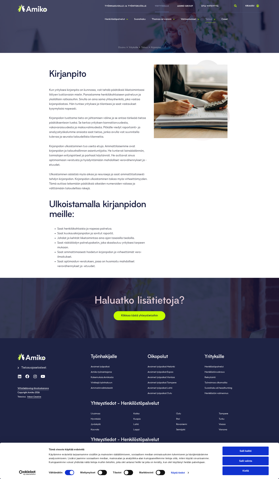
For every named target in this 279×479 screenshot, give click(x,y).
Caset (225, 19)
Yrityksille (162, 6)
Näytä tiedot (178, 472)
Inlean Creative (34, 397)
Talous (208, 19)
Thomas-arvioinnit (161, 19)
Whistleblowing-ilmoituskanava (33, 388)
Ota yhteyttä (210, 6)
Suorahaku (140, 19)
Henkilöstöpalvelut (115, 19)
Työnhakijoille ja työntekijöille (125, 6)
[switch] (102, 472)
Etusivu (122, 47)
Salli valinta (245, 460)
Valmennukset (188, 19)
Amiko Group (185, 6)
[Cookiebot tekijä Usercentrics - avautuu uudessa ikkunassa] (27, 472)
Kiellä (246, 470)
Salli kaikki (246, 450)
